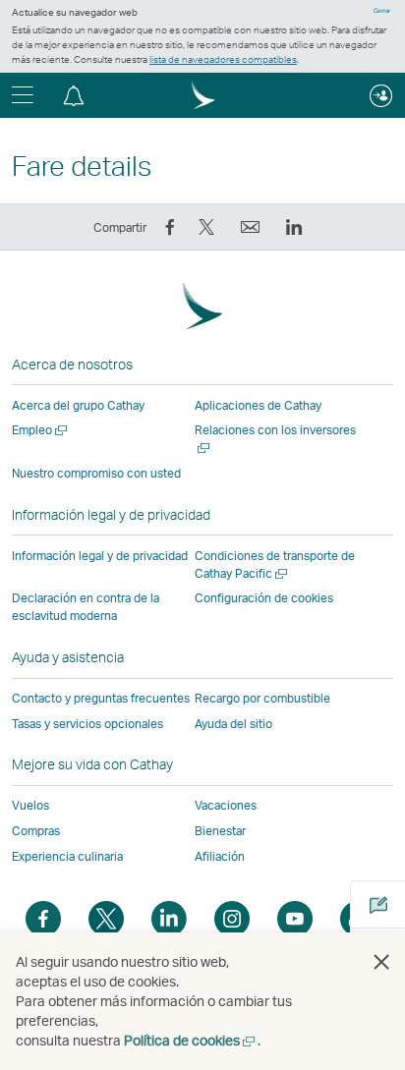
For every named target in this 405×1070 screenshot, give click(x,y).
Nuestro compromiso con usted (96, 473)
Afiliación (220, 856)
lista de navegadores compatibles (223, 59)
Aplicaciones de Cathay (258, 405)
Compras (36, 830)
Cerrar (382, 11)
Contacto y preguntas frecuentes (101, 698)
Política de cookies (191, 1040)
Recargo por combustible (262, 698)
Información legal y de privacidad (100, 555)
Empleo (41, 429)
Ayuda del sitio (233, 723)
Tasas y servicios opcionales (87, 723)
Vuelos (30, 805)
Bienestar (220, 830)
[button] (73, 95)
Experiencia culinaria (67, 856)
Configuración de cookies (264, 598)
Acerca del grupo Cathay (78, 405)
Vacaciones (226, 805)
